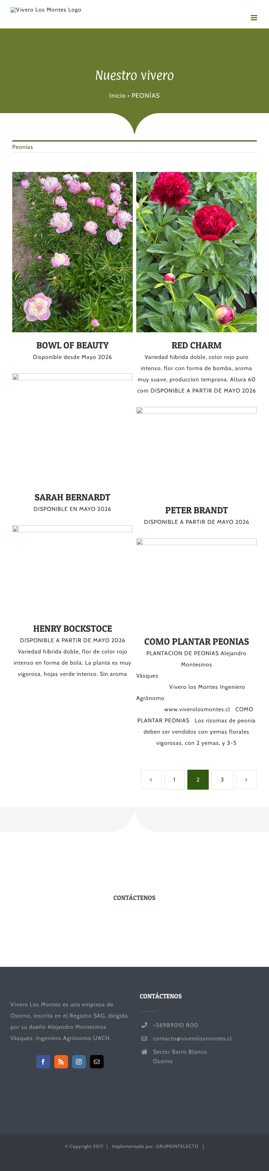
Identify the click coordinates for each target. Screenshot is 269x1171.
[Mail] (97, 1061)
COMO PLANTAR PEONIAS (184, 583)
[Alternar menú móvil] (254, 17)
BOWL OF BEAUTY (60, 252)
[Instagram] (79, 1061)
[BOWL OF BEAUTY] (72, 252)
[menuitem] (134, 146)
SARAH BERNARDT (60, 428)
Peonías (22, 147)
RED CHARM (184, 252)
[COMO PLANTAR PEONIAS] (196, 583)
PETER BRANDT (184, 452)
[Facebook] (43, 1061)
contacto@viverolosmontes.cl (192, 1038)
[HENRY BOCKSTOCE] (72, 570)
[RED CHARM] (196, 252)
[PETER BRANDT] (196, 452)
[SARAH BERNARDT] (72, 428)
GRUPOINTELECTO (177, 1146)
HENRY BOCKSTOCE (60, 570)
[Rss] (61, 1061)
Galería (85, 252)
